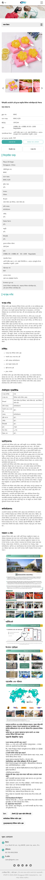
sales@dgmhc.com (11, 859)
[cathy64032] (30, 866)
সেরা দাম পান (12, 142)
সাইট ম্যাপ (14, 872)
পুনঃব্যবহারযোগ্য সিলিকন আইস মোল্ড (13, 823)
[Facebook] (18, 866)
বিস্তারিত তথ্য (12, 149)
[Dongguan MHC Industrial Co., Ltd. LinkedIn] (22, 866)
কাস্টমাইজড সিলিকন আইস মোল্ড (12, 818)
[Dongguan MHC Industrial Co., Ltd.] (23, 2)
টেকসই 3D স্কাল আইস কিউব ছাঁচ (21, 814)
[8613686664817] (26, 866)
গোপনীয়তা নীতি (6, 872)
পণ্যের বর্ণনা (33, 149)
